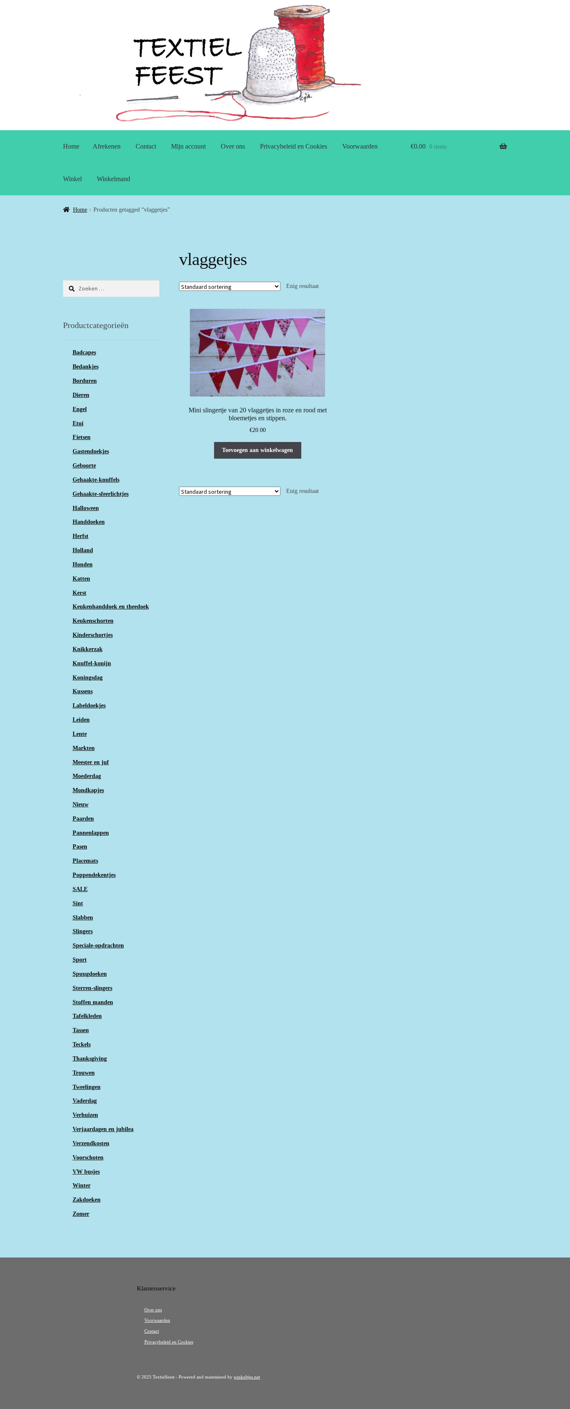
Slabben (83, 917)
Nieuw (80, 804)
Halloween (86, 508)
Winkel (72, 178)
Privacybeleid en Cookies (293, 146)
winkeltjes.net (247, 1377)
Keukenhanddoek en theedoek (111, 606)
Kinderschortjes (93, 635)
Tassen (81, 1030)
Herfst (80, 536)
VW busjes (86, 1172)
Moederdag (87, 776)
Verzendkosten (91, 1143)
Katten (81, 579)
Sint (78, 903)
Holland (83, 550)
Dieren (81, 395)
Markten (84, 748)
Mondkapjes (88, 790)
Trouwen (84, 1073)
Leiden (81, 720)
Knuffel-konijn (92, 663)
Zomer (81, 1214)
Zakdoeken (87, 1200)
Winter (82, 1185)
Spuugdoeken (90, 974)
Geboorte (84, 465)
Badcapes (84, 352)
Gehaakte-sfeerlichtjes (101, 494)
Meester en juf (91, 762)
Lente (80, 734)
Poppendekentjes (94, 875)
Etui (78, 423)
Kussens (83, 691)
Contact (146, 146)
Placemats (85, 861)
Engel (80, 409)
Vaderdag (85, 1101)
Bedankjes (85, 367)
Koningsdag (88, 677)
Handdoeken (89, 522)
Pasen (80, 846)
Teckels (82, 1044)
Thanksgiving (90, 1058)
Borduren (85, 381)
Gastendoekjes (91, 451)
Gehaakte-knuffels (96, 480)
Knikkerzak (88, 649)
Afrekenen (107, 146)
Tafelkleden (87, 1016)
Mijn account (188, 146)
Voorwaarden (360, 146)
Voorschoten (88, 1157)
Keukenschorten (93, 621)
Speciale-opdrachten (98, 945)
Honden (83, 564)
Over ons (233, 146)
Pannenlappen (91, 833)
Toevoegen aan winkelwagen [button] (257, 450)
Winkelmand (113, 178)
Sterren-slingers (92, 988)
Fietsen (82, 437)
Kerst (79, 593)
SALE (80, 889)
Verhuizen (85, 1115)
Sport (80, 960)
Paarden (83, 819)
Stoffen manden (93, 1002)
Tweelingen (87, 1087)
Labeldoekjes (89, 705)
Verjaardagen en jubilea (103, 1129)
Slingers (83, 931)
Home (71, 146)
